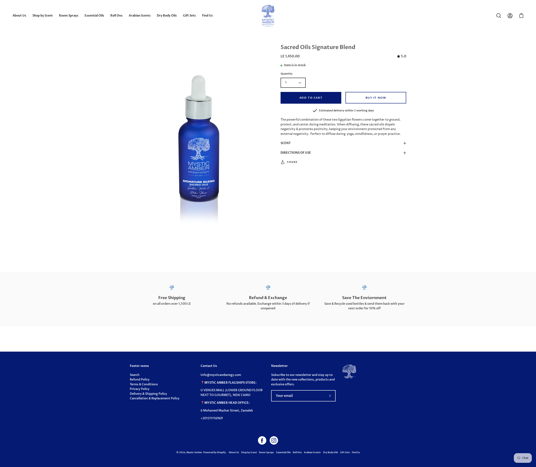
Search (134, 375)
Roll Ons (297, 452)
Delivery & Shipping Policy (148, 394)
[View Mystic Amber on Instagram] (274, 440)
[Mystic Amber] (268, 15)
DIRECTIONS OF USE (296, 153)
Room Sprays (266, 452)
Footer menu (139, 366)
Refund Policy (139, 380)
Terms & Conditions (144, 384)
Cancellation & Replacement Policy (154, 398)
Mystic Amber (194, 452)
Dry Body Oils (330, 452)
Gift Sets (345, 452)
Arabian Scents (312, 452)
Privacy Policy (139, 389)
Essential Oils (283, 452)
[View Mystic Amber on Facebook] (262, 440)
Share (292, 162)
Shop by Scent (249, 452)
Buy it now (376, 98)
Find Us (356, 452)
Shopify (221, 452)
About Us (234, 452)
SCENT (286, 143)
